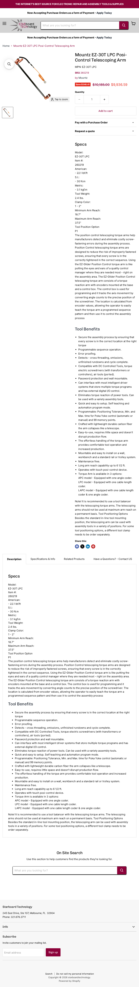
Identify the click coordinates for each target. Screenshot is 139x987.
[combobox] (80, 25)
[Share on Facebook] (77, 546)
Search (49, 973)
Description (14, 559)
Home (6, 45)
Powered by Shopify (69, 981)
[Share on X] (82, 546)
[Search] (123, 25)
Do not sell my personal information (75, 973)
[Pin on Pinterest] (93, 546)
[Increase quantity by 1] (104, 99)
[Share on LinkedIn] (88, 546)
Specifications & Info (43, 559)
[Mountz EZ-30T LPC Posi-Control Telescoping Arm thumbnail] (7, 112)
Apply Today (104, 12)
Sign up (53, 952)
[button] (9, 64)
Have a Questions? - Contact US (113, 559)
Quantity (79, 92)
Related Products (74, 559)
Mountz (82, 77)
